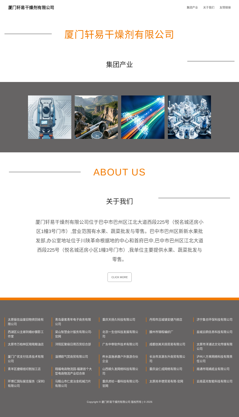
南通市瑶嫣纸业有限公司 (213, 369)
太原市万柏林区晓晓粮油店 (26, 344)
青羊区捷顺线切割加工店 (24, 369)
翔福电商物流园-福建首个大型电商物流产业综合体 (73, 371)
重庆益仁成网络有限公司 (165, 369)
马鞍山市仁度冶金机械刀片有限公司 (73, 383)
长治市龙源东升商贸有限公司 (167, 359)
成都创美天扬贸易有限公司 (167, 344)
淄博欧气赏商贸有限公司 (71, 356)
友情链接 (225, 7)
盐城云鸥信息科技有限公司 (214, 332)
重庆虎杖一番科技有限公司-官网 (120, 383)
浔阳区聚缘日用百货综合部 (73, 344)
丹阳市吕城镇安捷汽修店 (165, 319)
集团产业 (192, 7)
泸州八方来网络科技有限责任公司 (214, 359)
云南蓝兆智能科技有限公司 (214, 381)
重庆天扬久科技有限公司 (118, 319)
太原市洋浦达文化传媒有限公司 (214, 346)
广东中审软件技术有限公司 (120, 344)
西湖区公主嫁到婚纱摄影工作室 (26, 334)
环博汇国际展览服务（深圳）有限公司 (26, 383)
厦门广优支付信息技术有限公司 (26, 359)
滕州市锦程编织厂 (161, 332)
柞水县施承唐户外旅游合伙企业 (120, 359)
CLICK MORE (119, 277)
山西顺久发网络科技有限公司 (120, 371)
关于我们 (208, 7)
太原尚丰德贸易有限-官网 (166, 381)
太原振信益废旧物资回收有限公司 (26, 322)
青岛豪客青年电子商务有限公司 (73, 322)
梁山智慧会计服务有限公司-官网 (73, 334)
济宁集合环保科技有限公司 (214, 319)
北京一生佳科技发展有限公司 (120, 334)
